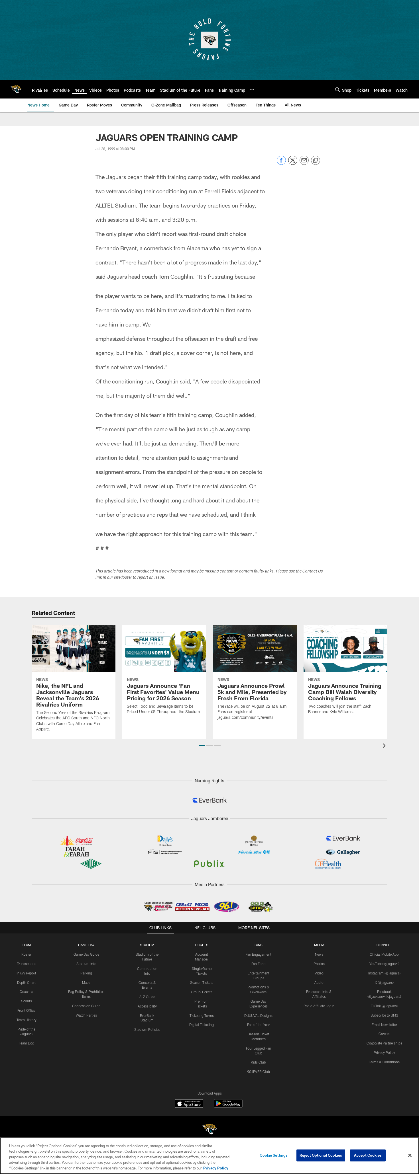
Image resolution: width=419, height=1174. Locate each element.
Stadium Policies (147, 1029)
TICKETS (201, 945)
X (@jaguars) (384, 982)
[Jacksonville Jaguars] (209, 1130)
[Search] (337, 89)
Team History (26, 1020)
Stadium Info (86, 964)
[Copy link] (315, 160)
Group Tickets (201, 992)
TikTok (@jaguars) (384, 1006)
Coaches (26, 992)
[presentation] (385, 746)
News (319, 954)
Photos (319, 964)
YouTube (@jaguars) (384, 964)
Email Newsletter (384, 1025)
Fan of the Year (258, 1025)
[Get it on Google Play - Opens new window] (228, 1106)
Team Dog (26, 1043)
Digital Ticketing (201, 1025)
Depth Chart (26, 982)
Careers (384, 1034)
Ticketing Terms (202, 1015)
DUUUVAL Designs (258, 1015)
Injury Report (26, 973)
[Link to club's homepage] (16, 89)
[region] (209, 1156)
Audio (319, 982)
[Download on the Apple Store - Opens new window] (189, 1104)
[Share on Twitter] (292, 163)
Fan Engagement (258, 954)
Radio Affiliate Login (319, 1006)
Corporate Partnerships (384, 1043)
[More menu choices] (252, 89)
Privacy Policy (384, 1052)
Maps (86, 982)
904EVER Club (258, 1072)
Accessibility (147, 1006)
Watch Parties (86, 1015)
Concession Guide (86, 1006)
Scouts (26, 1001)
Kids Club (258, 1062)
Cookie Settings (274, 1155)
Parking (86, 973)
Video (319, 973)
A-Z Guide (147, 997)
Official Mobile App (384, 954)
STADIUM (147, 945)
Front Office (26, 1010)
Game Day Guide (86, 954)
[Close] (410, 1155)
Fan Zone (258, 964)
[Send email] (304, 163)
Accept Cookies (368, 1155)
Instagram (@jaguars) (384, 973)
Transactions (26, 964)
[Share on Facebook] (281, 163)
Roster (26, 954)
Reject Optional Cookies (321, 1155)
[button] (202, 745)
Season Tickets (201, 982)
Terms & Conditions (384, 1062)
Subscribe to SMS (384, 1015)
